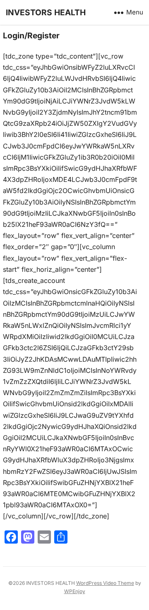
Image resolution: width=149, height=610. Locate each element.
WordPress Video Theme (105, 583)
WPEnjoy (74, 591)
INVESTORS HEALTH (46, 12)
